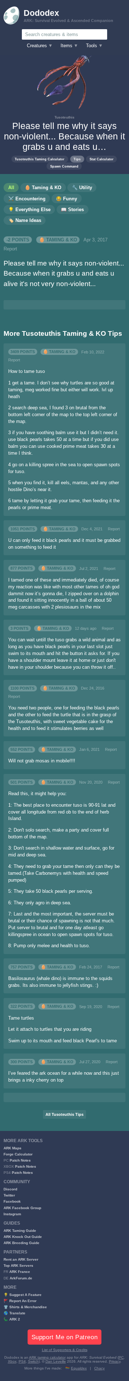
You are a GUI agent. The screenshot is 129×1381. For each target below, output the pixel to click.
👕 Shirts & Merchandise (25, 1307)
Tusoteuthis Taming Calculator (39, 159)
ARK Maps (13, 1148)
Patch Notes (20, 1160)
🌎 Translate (14, 1313)
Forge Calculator (18, 1154)
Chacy (99, 1368)
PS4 (22, 1361)
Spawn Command (64, 166)
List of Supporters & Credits (64, 1350)
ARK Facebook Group (22, 1208)
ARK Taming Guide (20, 1231)
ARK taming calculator (47, 1357)
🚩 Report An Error (20, 1301)
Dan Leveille (56, 1361)
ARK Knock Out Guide (23, 1237)
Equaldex (79, 1368)
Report (10, 248)
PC (121, 1357)
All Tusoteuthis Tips (64, 1114)
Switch (33, 1361)
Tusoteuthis (64, 117)
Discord (10, 1189)
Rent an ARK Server (21, 1259)
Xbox (12, 1361)
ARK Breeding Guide (21, 1243)
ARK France (19, 1272)
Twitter (9, 1195)
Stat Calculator (102, 159)
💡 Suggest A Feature (23, 1295)
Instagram (12, 1214)
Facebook (12, 1201)
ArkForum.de (21, 1278)
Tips (77, 159)
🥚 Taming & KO (58, 239)
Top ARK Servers (18, 1266)
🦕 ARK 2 (12, 1319)
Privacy (114, 1361)
